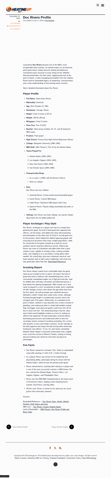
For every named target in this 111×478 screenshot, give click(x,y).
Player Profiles (14, 26)
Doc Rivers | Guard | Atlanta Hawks (47, 407)
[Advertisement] (67, 43)
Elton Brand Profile (18, 427)
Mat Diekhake (15, 23)
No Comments (15, 29)
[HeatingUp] (19, 10)
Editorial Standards (57, 458)
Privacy (46, 458)
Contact (23, 458)
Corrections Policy (73, 458)
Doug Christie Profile (62, 427)
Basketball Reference (57, 262)
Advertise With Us (35, 458)
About (17, 458)
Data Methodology (89, 458)
